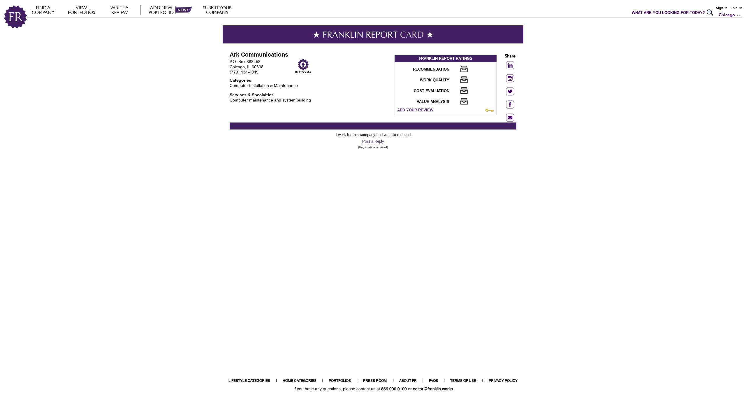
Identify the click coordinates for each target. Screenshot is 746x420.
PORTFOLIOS (340, 381)
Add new (161, 10)
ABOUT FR (408, 381)
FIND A (43, 10)
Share (510, 56)
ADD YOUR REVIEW (415, 110)
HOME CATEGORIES (299, 381)
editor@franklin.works (433, 389)
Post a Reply (373, 141)
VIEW (81, 10)
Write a (119, 10)
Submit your (217, 10)
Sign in (721, 8)
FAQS (433, 381)
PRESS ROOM (375, 381)
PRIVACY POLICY (503, 381)
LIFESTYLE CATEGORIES (249, 381)
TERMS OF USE (463, 381)
